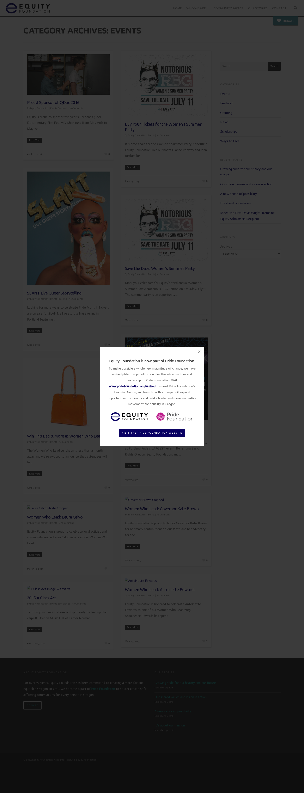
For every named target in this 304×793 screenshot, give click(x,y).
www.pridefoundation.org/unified (132, 386)
